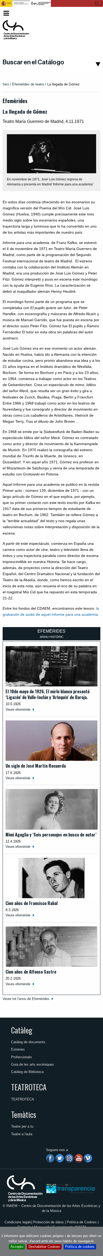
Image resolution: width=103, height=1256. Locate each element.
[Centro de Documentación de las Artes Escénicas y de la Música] (16, 30)
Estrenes (18, 1049)
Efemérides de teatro (28, 84)
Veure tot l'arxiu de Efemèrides (26, 999)
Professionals (21, 1057)
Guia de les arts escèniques (32, 1064)
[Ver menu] (6, 12)
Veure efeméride (18, 709)
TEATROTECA (28, 1087)
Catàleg (21, 1030)
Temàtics (23, 1114)
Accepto (17, 1247)
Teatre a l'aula (21, 1134)
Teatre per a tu (22, 1126)
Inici (6, 84)
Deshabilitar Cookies (44, 1247)
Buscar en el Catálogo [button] (33, 62)
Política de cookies (80, 1247)
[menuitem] (93, 13)
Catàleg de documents (28, 1042)
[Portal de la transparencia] (70, 1188)
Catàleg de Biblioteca (27, 1072)
